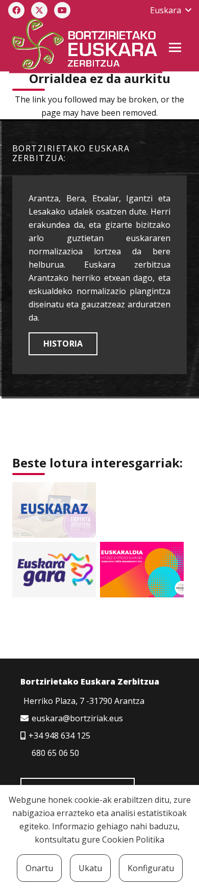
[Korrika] (54, 569)
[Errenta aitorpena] (54, 510)
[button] (170, 10)
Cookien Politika (133, 839)
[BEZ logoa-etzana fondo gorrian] (85, 46)
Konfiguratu (151, 868)
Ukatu (90, 868)
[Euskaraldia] (142, 569)
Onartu (39, 868)
